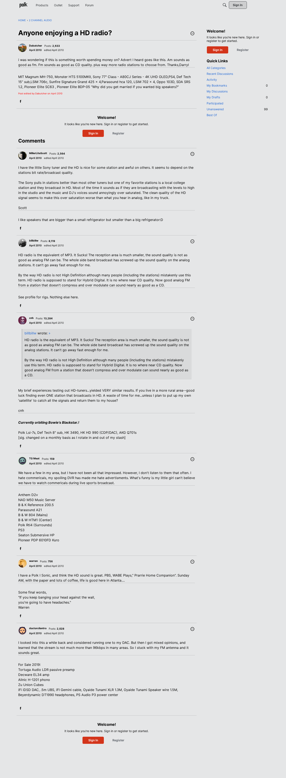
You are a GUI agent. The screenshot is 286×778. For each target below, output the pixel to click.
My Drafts (237, 97)
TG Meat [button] (34, 458)
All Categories (216, 68)
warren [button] (33, 560)
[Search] (224, 5)
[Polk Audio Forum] (23, 5)
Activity (212, 79)
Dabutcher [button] (35, 45)
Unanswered (237, 109)
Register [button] (118, 133)
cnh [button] (31, 318)
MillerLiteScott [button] (38, 153)
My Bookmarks (237, 85)
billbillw (30, 333)
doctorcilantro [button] (37, 628)
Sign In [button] (93, 133)
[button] (192, 33)
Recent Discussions (220, 73)
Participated (215, 103)
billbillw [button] (33, 240)
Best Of (212, 115)
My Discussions (217, 91)
